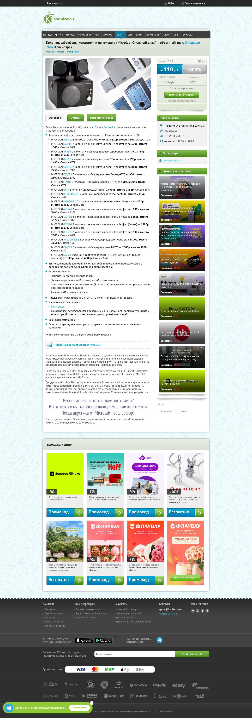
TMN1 (67, 182)
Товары (120, 34)
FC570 (68, 224)
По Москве (57, 306)
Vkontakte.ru (198, 611)
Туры (130, 34)
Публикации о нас (54, 613)
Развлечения (85, 34)
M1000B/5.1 (71, 194)
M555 (67, 151)
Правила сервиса (54, 621)
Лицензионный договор (129, 613)
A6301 (68, 166)
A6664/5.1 (70, 201)
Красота (59, 34)
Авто (98, 34)
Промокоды (188, 34)
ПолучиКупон (154, 34)
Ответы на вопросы (55, 625)
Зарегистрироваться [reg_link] (195, 3)
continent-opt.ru (171, 160)
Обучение (108, 34)
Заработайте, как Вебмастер (91, 613)
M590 (67, 159)
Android (109, 127)
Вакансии (50, 617)
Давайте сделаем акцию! (89, 609)
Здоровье (71, 34)
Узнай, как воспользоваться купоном (78, 345)
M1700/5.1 (70, 239)
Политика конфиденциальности (133, 621)
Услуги (140, 34)
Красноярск (53, 3)
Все (44, 34)
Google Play (104, 640)
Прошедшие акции (86, 617)
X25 (66, 254)
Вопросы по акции (101, 118)
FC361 (68, 232)
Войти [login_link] (171, 3)
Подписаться (79, 707)
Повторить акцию (181, 94)
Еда (50, 34)
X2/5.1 (68, 174)
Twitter (202, 611)
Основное (55, 118)
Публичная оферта (126, 617)
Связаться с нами (168, 613)
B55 (66, 139)
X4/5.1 (68, 247)
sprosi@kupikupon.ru (170, 609)
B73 (66, 189)
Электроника (166, 411)
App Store (84, 640)
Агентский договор (126, 609)
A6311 (68, 143)
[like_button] (200, 61)
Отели (168, 34)
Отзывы (75, 118)
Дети (177, 34)
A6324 (68, 209)
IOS (96, 127)
